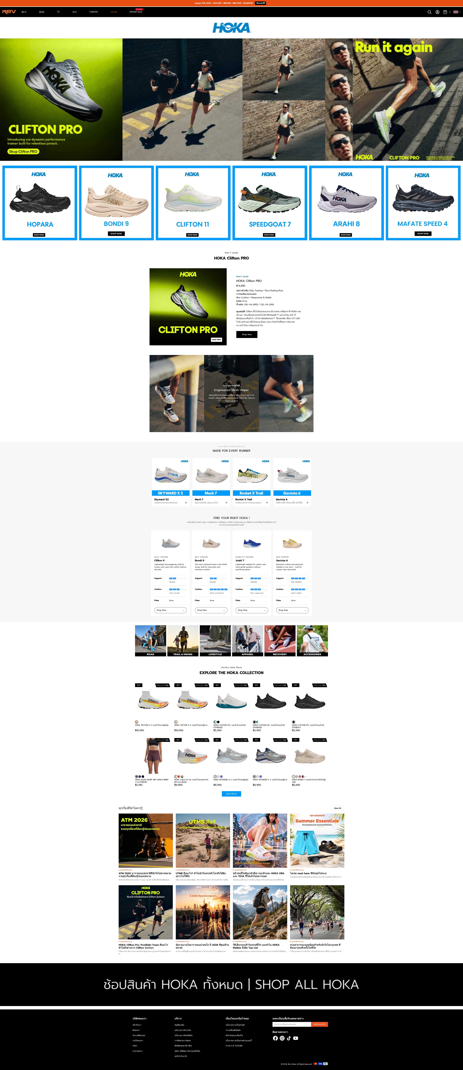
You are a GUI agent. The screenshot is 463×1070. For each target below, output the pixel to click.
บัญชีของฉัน (179, 1025)
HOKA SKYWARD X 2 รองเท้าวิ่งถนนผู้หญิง (231, 780)
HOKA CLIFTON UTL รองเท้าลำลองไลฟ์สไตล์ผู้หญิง (229, 726)
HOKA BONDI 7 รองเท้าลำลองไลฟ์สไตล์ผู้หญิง (308, 781)
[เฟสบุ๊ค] (275, 1038)
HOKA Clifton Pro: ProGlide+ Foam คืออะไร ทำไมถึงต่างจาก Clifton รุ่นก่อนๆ (143, 946)
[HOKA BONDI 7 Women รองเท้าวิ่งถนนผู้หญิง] (303, 776)
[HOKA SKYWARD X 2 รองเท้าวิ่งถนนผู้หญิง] (215, 776)
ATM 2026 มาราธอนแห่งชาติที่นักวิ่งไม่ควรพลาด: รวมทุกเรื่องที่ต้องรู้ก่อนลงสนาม (145, 874)
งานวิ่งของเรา (138, 1041)
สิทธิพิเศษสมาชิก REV (183, 1046)
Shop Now (247, 334)
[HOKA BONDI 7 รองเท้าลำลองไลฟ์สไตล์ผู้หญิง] (293, 776)
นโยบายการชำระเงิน (183, 1030)
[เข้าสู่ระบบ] (437, 12)
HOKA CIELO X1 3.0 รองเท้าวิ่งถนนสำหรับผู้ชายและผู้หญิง (191, 781)
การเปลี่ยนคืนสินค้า (233, 1030)
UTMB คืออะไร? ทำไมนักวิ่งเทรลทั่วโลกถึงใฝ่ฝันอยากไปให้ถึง (201, 874)
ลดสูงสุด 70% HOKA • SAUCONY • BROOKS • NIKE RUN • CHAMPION (223, 3)
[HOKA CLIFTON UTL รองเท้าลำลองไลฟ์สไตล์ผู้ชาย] (293, 722)
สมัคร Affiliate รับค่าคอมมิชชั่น (187, 1051)
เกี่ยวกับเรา (137, 1025)
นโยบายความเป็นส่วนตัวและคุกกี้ (239, 1041)
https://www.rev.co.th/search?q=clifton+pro (17, 39)
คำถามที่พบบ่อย (139, 1035)
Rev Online (292, 1064)
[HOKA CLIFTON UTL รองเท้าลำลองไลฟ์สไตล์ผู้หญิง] (215, 722)
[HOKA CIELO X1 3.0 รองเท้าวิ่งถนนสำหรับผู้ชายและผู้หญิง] (176, 776)
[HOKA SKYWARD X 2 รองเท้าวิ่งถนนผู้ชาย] (254, 776)
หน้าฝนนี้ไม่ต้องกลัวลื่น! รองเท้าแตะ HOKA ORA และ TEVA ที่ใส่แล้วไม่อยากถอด (258, 874)
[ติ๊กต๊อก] (289, 1038)
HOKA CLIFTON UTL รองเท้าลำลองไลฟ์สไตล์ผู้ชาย (308, 726)
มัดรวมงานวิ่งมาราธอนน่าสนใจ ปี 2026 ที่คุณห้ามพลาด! (202, 946)
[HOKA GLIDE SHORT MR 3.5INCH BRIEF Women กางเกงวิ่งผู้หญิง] (139, 776)
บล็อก (135, 1046)
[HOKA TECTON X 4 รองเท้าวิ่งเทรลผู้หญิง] (136, 722)
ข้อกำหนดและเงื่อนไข (234, 1035)
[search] (429, 12)
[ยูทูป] (296, 1038)
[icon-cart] (445, 12)
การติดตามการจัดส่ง (183, 1041)
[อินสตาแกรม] (282, 1038)
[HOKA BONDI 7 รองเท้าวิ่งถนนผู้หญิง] (296, 776)
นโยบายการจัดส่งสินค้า (184, 1035)
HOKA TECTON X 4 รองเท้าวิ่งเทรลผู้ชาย (190, 725)
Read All (337, 808)
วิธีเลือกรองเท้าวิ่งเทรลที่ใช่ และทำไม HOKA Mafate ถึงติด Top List (256, 946)
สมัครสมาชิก (319, 1024)
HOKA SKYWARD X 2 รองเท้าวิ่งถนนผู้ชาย (270, 780)
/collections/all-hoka (8, 964)
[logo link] (39, 203)
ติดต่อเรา (136, 1030)
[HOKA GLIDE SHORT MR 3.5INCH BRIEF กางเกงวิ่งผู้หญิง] (153, 756)
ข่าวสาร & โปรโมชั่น (234, 1046)
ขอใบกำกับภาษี (181, 1056)
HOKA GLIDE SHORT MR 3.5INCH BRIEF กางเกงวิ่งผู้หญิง (151, 781)
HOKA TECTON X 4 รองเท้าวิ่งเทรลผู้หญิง (151, 725)
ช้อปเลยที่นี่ (260, 3)
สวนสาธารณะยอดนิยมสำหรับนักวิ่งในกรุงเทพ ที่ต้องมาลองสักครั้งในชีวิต (315, 946)
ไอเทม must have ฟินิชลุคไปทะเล (308, 873)
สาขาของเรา (138, 1051)
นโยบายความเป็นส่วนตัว (235, 1025)
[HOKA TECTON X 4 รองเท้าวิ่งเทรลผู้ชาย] (176, 722)
